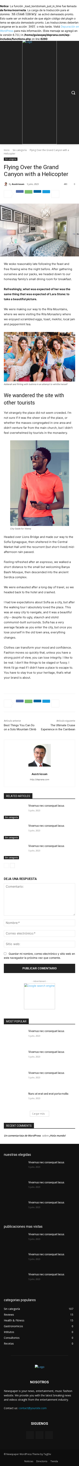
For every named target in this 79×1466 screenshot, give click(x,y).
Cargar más (38, 1113)
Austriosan (18, 184)
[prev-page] (6, 865)
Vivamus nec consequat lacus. (46, 805)
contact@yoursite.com (33, 1408)
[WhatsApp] (28, 194)
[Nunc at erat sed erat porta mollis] (14, 1099)
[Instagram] (39, 1435)
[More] (55, 194)
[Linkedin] (37, 194)
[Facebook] (20, 194)
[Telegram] (46, 194)
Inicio (7, 150)
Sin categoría (20, 150)
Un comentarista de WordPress (22, 1135)
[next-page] (12, 865)
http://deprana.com (39, 779)
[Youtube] (49, 1435)
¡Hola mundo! (57, 1135)
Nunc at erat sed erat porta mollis (48, 1093)
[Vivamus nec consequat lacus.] (14, 811)
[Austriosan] (6, 184)
